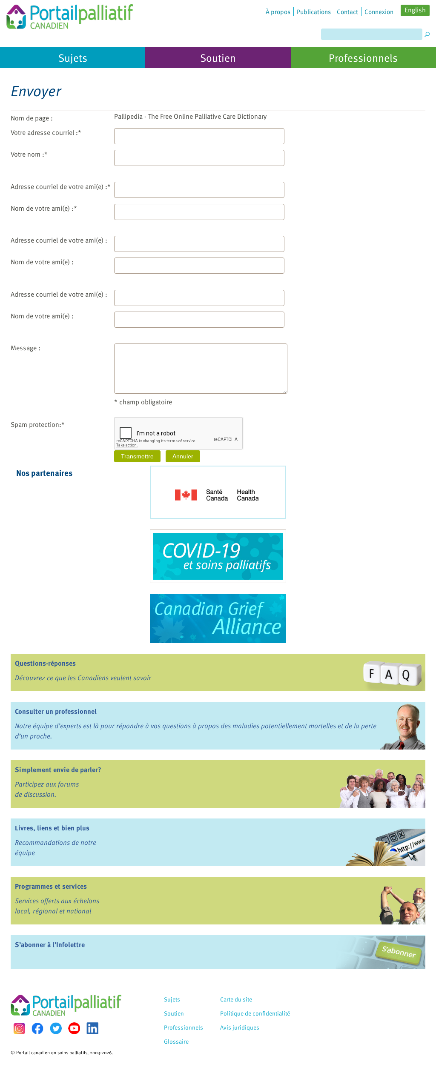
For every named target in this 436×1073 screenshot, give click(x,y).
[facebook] (37, 1028)
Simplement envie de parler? (58, 769)
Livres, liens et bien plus (52, 828)
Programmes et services (51, 886)
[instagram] (19, 1028)
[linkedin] (92, 1028)
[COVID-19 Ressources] (218, 556)
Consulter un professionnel (56, 711)
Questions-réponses (45, 663)
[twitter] (56, 1028)
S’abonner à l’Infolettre (50, 944)
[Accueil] (69, 14)
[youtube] (74, 1028)
